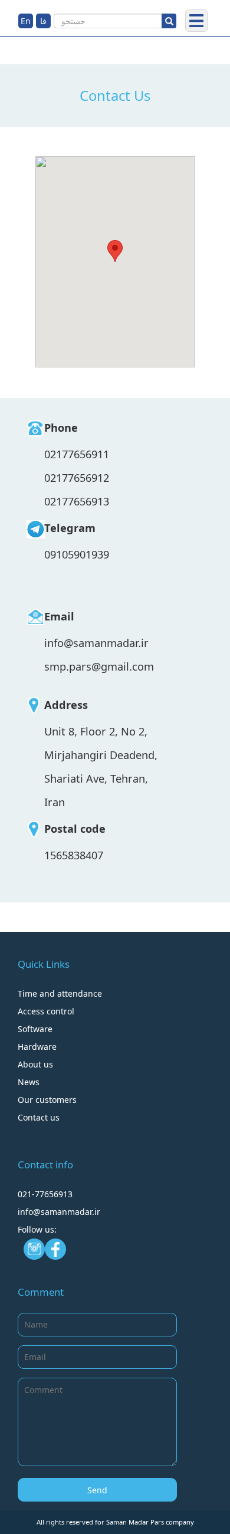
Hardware (37, 1046)
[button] (115, 251)
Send (97, 1490)
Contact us (39, 1117)
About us (35, 1064)
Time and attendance (60, 993)
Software (35, 1028)
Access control (46, 1011)
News (29, 1082)
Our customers (47, 1099)
